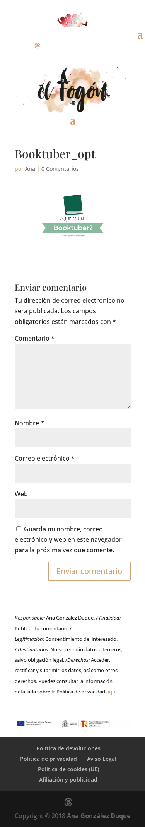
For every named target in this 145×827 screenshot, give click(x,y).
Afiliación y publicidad (68, 779)
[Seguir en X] (37, 45)
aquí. (112, 691)
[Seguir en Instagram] (21, 45)
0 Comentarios (60, 168)
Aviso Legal (101, 758)
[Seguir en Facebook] (6, 45)
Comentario (35, 338)
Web (21, 494)
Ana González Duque (99, 816)
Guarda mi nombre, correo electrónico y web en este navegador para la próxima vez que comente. (68, 539)
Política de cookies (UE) (68, 769)
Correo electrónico (45, 458)
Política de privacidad (48, 758)
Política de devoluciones (68, 748)
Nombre (29, 423)
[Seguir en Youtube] (52, 45)
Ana (30, 168)
